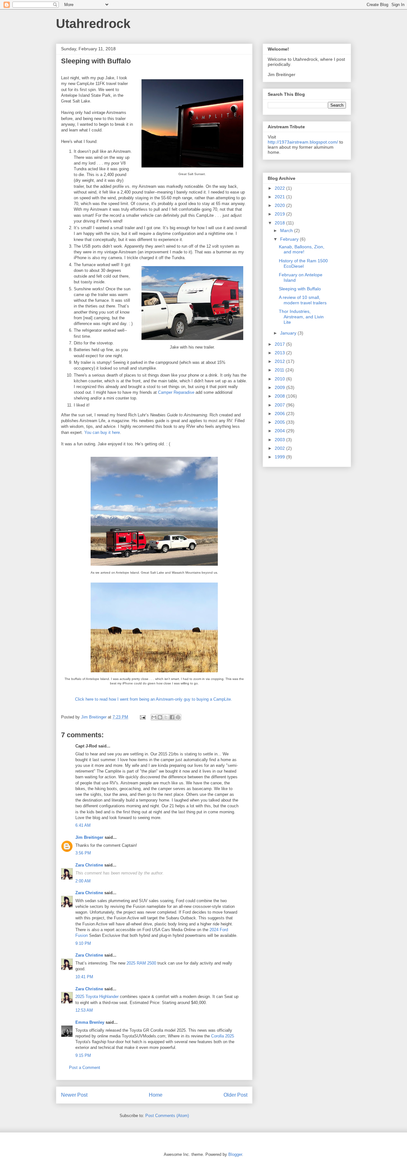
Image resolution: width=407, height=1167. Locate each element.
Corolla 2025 (222, 1036)
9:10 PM (83, 943)
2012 (280, 361)
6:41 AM (83, 825)
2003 (280, 439)
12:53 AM (84, 1010)
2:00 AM (83, 881)
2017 (280, 344)
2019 (280, 213)
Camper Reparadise (176, 392)
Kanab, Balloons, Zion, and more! (301, 249)
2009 (280, 387)
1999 (280, 456)
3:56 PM (83, 853)
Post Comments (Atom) (167, 1115)
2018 (280, 222)
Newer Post (74, 1095)
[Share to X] (166, 717)
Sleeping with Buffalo (300, 288)
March (287, 230)
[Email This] (154, 717)
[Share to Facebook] (172, 717)
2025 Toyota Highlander (97, 996)
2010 (280, 378)
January (289, 333)
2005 (280, 422)
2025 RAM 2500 (141, 963)
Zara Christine (89, 865)
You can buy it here (102, 432)
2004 (280, 430)
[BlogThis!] (160, 717)
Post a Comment (84, 1067)
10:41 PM (84, 976)
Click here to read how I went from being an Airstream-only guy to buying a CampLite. (154, 699)
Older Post (235, 1095)
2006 (280, 413)
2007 (280, 404)
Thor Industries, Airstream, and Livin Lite (301, 317)
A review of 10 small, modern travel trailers (303, 300)
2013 (280, 352)
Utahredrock (93, 24)
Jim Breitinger (89, 837)
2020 (280, 205)
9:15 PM (83, 1055)
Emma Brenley (89, 1022)
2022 (280, 188)
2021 (280, 196)
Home (155, 1095)
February (290, 239)
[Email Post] (142, 717)
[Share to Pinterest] (178, 717)
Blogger (235, 1154)
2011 (280, 369)
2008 (280, 396)
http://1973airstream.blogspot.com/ (303, 142)
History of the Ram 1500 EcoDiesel (303, 263)
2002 (280, 448)
